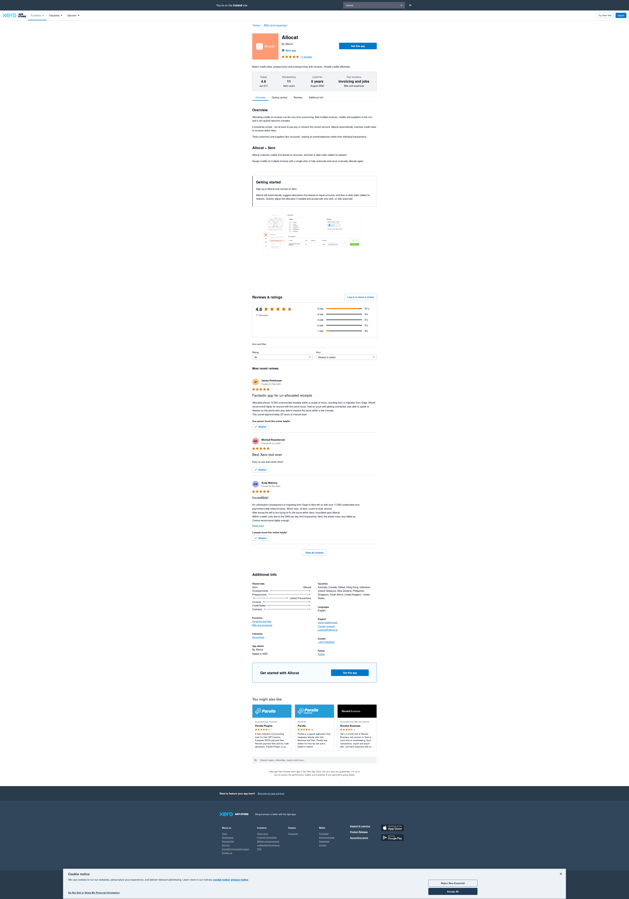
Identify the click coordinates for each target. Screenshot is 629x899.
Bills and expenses (262, 625)
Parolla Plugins (263, 726)
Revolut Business (350, 726)
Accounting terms (359, 837)
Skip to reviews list (271, 311)
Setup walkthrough (328, 622)
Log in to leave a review (360, 297)
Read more (258, 525)
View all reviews (314, 552)
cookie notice (221, 879)
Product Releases (359, 831)
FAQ (259, 849)
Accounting (258, 637)
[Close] (410, 5)
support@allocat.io (328, 629)
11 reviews (306, 56)
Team (224, 833)
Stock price (262, 833)
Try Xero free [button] (605, 15)
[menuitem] (37, 15)
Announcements (326, 837)
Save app (291, 50)
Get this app (358, 46)
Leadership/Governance (268, 845)
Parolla (302, 726)
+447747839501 (326, 642)
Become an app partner (271, 793)
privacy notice (239, 879)
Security (226, 845)
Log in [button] (621, 15)
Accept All (453, 891)
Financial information (267, 837)
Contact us (227, 852)
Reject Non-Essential (453, 883)
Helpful (262, 426)
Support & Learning (360, 826)
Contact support (326, 626)
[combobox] (318, 760)
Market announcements (268, 841)
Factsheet (324, 833)
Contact (322, 845)
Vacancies (293, 833)
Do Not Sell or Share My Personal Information (94, 892)
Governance (227, 837)
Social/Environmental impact (235, 849)
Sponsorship (228, 841)
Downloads (324, 841)
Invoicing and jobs (261, 621)
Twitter (321, 654)
